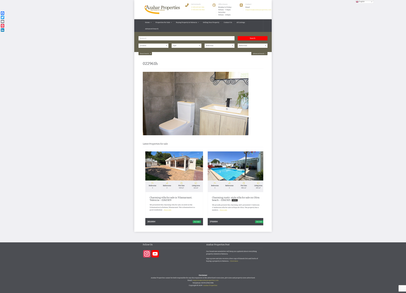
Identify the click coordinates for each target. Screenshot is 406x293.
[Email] (2, 21)
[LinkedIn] (2, 30)
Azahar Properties (210, 285)
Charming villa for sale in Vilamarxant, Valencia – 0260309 (168, 199)
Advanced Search (151, 29)
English (361, 1)
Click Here (234, 261)
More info (165, 210)
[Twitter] (2, 17)
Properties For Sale (163, 22)
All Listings (241, 22)
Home (147, 22)
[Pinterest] (2, 26)
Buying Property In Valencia (186, 22)
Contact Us (228, 22)
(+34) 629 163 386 (197, 7)
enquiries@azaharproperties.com (258, 10)
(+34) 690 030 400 (198, 10)
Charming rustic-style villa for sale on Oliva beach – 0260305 (233, 199)
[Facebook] (2, 13)
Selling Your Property (211, 22)
